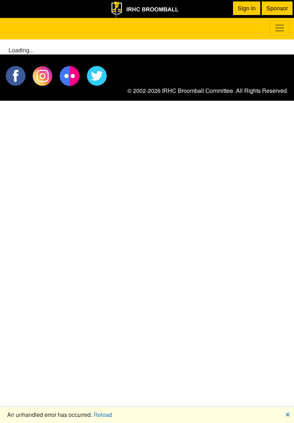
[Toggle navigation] (280, 28)
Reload (103, 414)
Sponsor (277, 8)
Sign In (247, 8)
